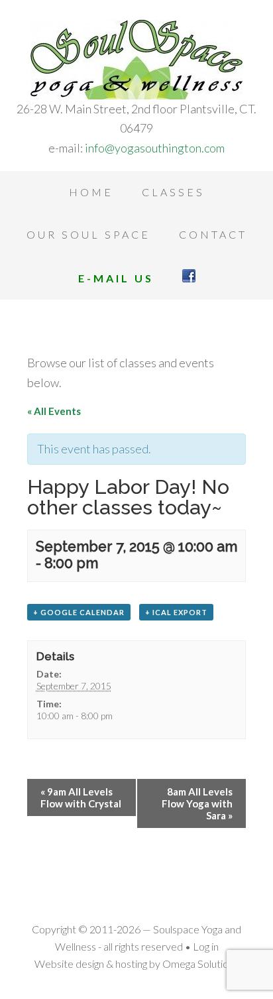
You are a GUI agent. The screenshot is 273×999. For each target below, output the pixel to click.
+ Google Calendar (79, 612)
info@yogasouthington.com (155, 148)
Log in (206, 946)
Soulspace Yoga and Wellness (136, 59)
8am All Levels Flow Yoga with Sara (197, 803)
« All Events (54, 411)
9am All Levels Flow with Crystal (80, 797)
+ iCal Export (176, 612)
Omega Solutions (200, 963)
